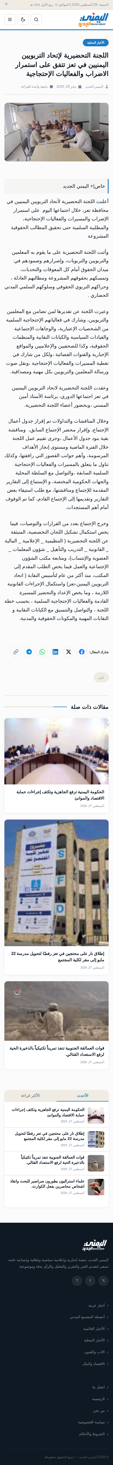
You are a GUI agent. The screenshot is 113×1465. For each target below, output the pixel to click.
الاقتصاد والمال (94, 1364)
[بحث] (36, 19)
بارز (101, 677)
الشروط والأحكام (92, 1434)
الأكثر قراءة (30, 1095)
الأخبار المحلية (95, 42)
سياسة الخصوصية (91, 1422)
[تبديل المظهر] (23, 19)
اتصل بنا (98, 1387)
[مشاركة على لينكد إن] (55, 651)
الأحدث (82, 1095)
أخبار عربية (96, 1305)
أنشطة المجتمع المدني (87, 1317)
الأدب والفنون (94, 1352)
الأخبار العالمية (94, 1329)
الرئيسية (98, 1399)
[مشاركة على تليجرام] (29, 651)
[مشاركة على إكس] (68, 651)
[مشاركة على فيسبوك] (81, 651)
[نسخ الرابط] (15, 651)
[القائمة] (9, 19)
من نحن (99, 1411)
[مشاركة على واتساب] (42, 651)
